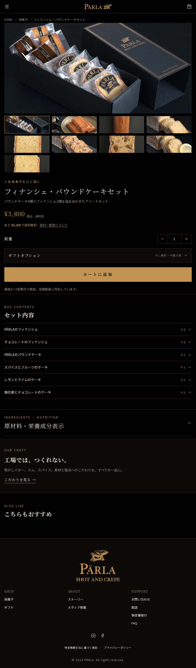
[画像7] (121, 144)
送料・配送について (54, 225)
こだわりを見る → (20, 479)
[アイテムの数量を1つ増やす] (186, 238)
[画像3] (121, 125)
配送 (134, 607)
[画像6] (74, 144)
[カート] (189, 6)
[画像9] (27, 164)
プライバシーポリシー (117, 647)
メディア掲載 (77, 607)
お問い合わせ (140, 599)
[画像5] (27, 144)
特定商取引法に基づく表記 (81, 647)
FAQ (134, 623)
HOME (8, 19)
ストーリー (75, 599)
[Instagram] (93, 635)
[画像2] (74, 125)
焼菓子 (23, 19)
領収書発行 (139, 615)
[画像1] (27, 125)
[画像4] (169, 125)
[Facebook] (102, 635)
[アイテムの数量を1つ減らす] (163, 238)
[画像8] (169, 144)
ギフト (9, 607)
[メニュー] (7, 6)
